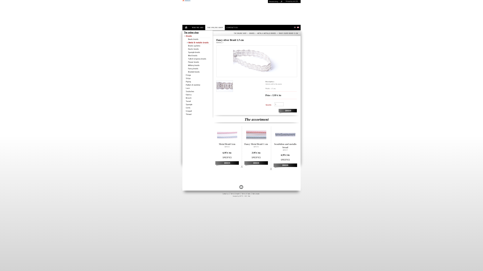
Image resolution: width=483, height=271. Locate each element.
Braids (251, 33)
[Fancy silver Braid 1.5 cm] (256, 61)
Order (288, 110)
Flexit (249, 196)
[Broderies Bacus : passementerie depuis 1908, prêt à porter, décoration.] (186, 28)
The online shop (240, 33)
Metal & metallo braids (266, 33)
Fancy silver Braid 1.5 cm (287, 33)
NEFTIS (241, 196)
